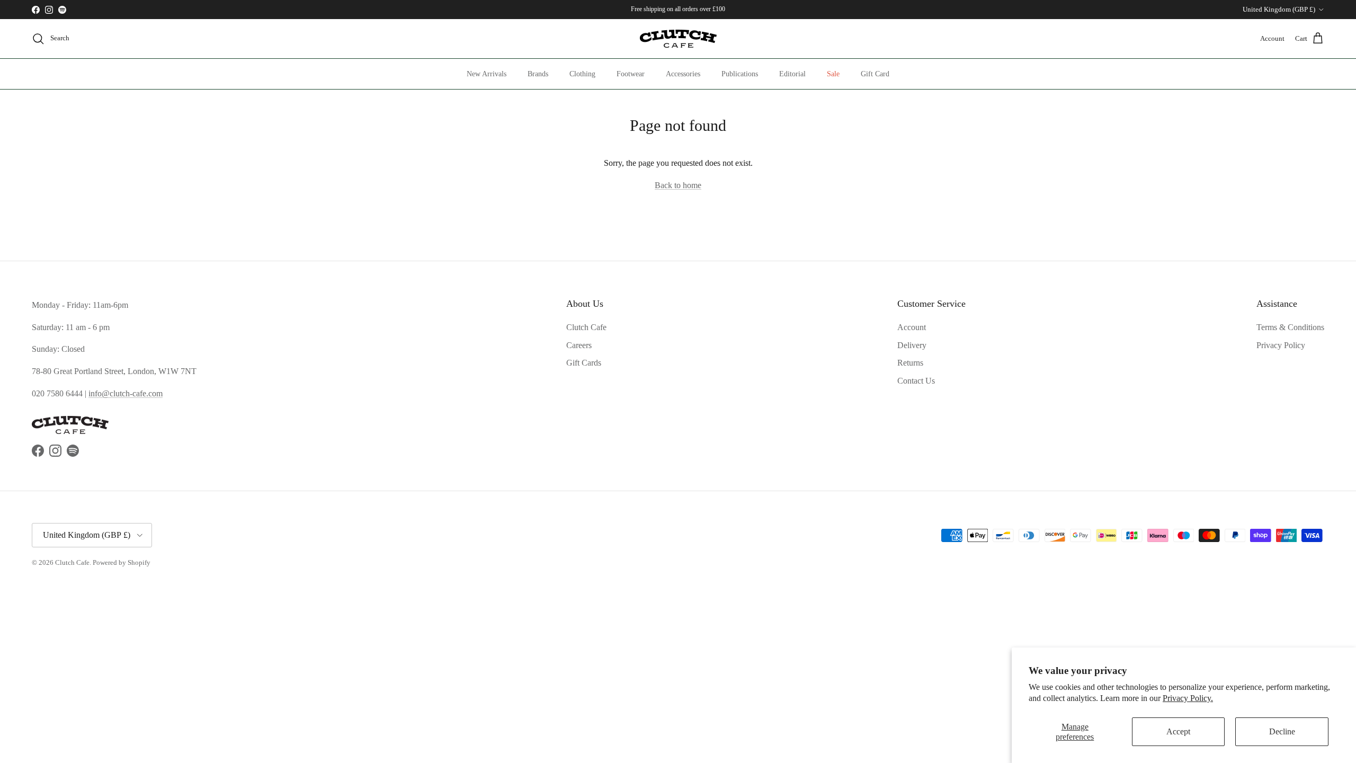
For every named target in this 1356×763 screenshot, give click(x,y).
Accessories (683, 74)
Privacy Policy (1280, 345)
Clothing (582, 74)
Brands (538, 74)
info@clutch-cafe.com (125, 393)
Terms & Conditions (1290, 327)
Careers (579, 345)
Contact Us (916, 380)
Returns (910, 362)
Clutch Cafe (586, 327)
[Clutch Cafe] (678, 39)
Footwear (631, 74)
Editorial (792, 74)
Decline (1282, 731)
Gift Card (875, 74)
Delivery (911, 345)
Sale (833, 74)
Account (911, 327)
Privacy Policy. (1188, 698)
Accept (1178, 731)
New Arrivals (486, 74)
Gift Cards (583, 362)
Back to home (678, 185)
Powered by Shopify (121, 562)
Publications (739, 74)
